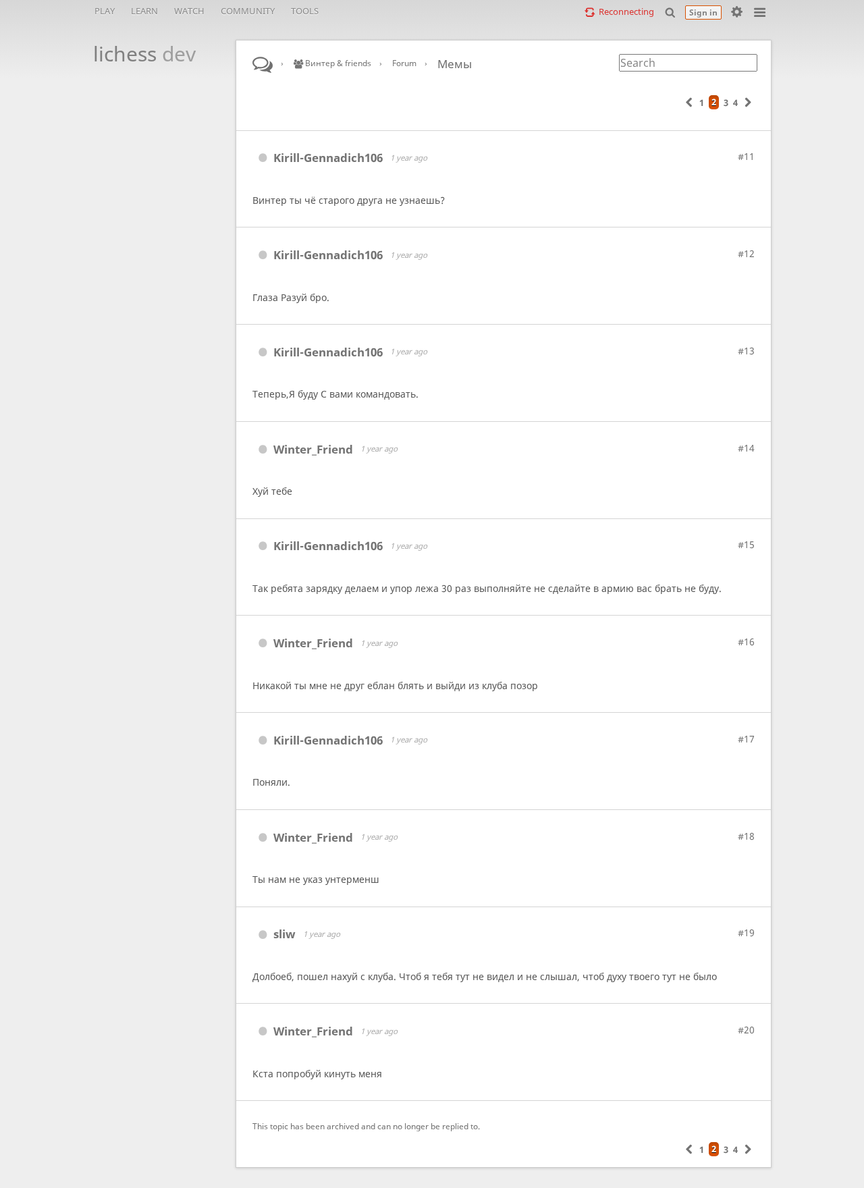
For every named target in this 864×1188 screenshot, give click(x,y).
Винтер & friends (337, 63)
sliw (284, 934)
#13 (746, 350)
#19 (746, 932)
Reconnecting (626, 11)
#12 (746, 253)
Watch (189, 11)
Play (104, 11)
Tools (305, 11)
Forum (404, 63)
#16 (746, 641)
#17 (746, 738)
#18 (746, 836)
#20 (746, 1029)
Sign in (703, 12)
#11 (746, 156)
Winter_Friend (313, 449)
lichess (137, 54)
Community (248, 11)
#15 (746, 544)
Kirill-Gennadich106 (328, 157)
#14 (746, 447)
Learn (144, 11)
